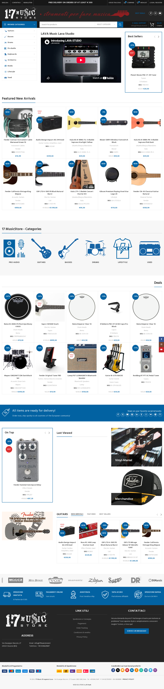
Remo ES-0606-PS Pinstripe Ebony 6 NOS (18, 325)
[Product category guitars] (41, 251)
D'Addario (143, 81)
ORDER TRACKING (115, 2)
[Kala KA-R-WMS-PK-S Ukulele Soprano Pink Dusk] (146, 122)
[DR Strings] (112, 580)
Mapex (17, 384)
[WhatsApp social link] (146, 415)
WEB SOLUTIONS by (82, 685)
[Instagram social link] (155, 13)
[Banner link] (136, 447)
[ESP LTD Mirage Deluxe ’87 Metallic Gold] (130, 530)
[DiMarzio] (132, 580)
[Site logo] (21, 13)
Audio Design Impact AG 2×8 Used (50, 139)
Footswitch (114, 145)
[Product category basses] (68, 251)
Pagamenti (82, 623)
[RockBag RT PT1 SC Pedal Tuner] (146, 358)
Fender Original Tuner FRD (50, 375)
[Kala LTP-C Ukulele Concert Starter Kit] (82, 174)
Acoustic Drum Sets (18, 381)
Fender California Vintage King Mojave (18, 193)
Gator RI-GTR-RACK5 (114, 375)
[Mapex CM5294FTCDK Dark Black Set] (18, 358)
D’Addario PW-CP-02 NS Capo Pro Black (114, 325)
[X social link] (123, 415)
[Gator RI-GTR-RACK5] (114, 358)
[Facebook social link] (151, 13)
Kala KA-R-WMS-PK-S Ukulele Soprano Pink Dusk (146, 141)
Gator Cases (114, 382)
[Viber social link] (160, 415)
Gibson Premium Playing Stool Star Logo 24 (114, 193)
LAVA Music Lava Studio (57, 33)
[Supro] (92, 580)
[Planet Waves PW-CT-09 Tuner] (143, 57)
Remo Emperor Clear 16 (146, 324)
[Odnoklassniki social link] (141, 415)
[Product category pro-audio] (14, 251)
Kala (81, 149)
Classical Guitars (146, 197)
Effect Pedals (27, 488)
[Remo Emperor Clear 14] (82, 307)
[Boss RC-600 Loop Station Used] (88, 530)
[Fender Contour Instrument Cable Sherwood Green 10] (18, 122)
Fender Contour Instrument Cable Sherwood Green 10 (18, 141)
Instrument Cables (18, 145)
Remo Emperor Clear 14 (82, 324)
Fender (17, 149)
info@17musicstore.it (42, 643)
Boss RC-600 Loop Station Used (88, 544)
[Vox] (32, 580)
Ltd (50, 200)
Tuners (143, 78)
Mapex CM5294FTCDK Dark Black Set (18, 377)
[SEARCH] (120, 25)
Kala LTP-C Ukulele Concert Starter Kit (82, 193)
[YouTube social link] (160, 13)
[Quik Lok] (152, 580)
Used (59, 143)
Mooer (113, 149)
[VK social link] (151, 415)
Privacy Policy (82, 637)
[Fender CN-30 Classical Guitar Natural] (146, 174)
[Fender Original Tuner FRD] (50, 358)
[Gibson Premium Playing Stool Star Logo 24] (114, 174)
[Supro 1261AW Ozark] (50, 307)
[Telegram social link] (155, 415)
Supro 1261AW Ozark (49, 324)
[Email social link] (127, 415)
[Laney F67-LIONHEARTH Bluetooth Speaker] (82, 358)
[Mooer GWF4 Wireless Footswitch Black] (114, 122)
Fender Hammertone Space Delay (27, 484)
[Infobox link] (136, 24)
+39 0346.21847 (44, 646)
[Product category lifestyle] (122, 251)
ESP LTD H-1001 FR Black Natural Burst (50, 193)
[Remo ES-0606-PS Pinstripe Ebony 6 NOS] (18, 307)
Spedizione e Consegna (82, 619)
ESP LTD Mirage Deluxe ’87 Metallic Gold (130, 545)
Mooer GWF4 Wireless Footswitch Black (114, 141)
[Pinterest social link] (132, 415)
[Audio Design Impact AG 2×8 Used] (50, 122)
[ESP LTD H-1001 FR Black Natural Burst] (50, 174)
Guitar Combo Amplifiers (48, 143)
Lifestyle (114, 197)
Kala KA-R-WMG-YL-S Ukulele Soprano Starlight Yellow (82, 141)
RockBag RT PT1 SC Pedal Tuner (146, 375)
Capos (114, 329)
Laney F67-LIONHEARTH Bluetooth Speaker (82, 377)
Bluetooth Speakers (82, 381)
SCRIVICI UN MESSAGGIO (136, 631)
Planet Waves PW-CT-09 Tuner (143, 75)
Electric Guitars (50, 197)
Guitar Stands (114, 379)
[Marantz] (52, 580)
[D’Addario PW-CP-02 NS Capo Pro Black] (114, 307)
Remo (18, 333)
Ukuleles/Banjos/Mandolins (82, 145)
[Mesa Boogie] (12, 580)
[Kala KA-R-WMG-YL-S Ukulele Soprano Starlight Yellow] (82, 122)
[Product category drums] (95, 251)
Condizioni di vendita (82, 632)
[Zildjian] (72, 580)
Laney (82, 384)
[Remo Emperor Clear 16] (146, 307)
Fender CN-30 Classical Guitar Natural (146, 193)
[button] (155, 37)
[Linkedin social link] (137, 415)
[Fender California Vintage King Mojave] (18, 174)
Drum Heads (17, 329)
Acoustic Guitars (18, 197)
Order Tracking (82, 628)
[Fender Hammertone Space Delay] (27, 460)
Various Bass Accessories (53, 379)
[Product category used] (150, 251)
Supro (50, 330)
